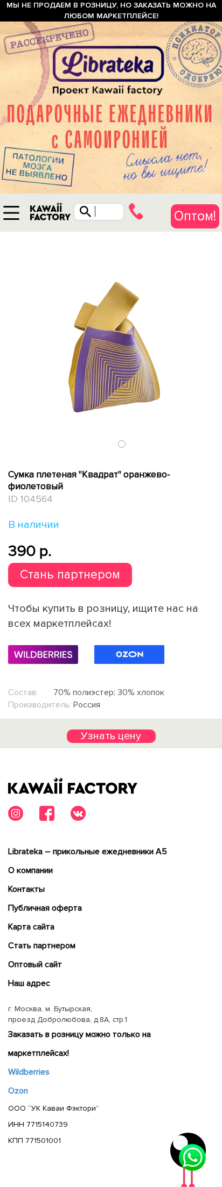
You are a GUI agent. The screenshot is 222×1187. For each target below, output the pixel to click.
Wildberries (29, 1072)
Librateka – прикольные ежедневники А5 (87, 851)
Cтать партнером (41, 945)
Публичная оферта (45, 908)
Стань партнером (70, 574)
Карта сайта (31, 926)
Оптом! (195, 216)
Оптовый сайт (35, 964)
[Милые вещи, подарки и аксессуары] (50, 214)
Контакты (26, 889)
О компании (30, 870)
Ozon (18, 1090)
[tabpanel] (111, 342)
